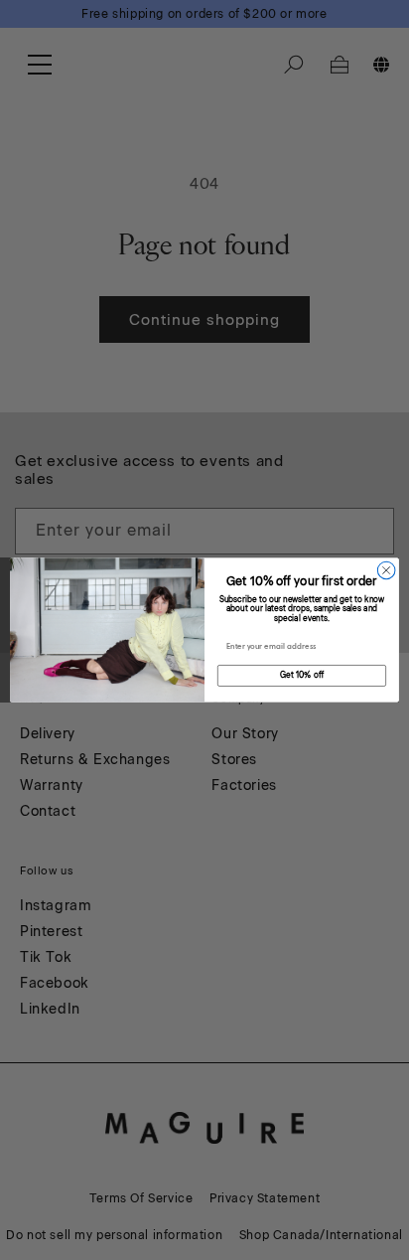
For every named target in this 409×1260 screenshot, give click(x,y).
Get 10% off (301, 676)
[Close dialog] (386, 570)
